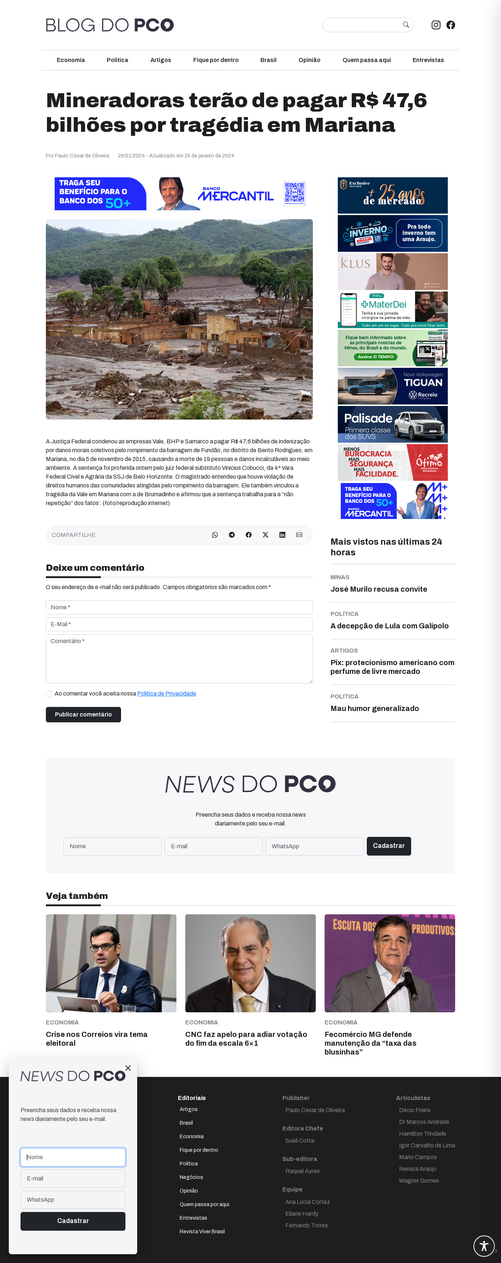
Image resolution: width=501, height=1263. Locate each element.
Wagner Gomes (419, 1180)
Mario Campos (418, 1157)
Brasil (268, 60)
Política (117, 60)
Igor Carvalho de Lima (427, 1145)
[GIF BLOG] (393, 462)
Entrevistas (428, 60)
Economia (71, 60)
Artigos (160, 60)
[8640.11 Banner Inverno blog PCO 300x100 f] (393, 233)
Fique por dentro (216, 60)
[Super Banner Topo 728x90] (179, 193)
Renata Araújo (417, 1169)
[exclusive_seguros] (393, 195)
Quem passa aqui (367, 60)
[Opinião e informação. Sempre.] (110, 25)
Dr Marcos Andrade (424, 1122)
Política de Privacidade (166, 693)
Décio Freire (415, 1110)
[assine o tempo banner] (393, 348)
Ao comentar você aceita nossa (125, 693)
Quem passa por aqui (204, 1204)
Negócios (191, 1177)
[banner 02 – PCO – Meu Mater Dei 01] (393, 309)
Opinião (310, 60)
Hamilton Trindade (422, 1133)
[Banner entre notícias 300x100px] (393, 500)
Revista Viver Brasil (202, 1231)
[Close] (128, 1068)
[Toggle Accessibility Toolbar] (484, 1246)
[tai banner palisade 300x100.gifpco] (393, 424)
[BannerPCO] (393, 271)
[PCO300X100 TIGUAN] (393, 386)
